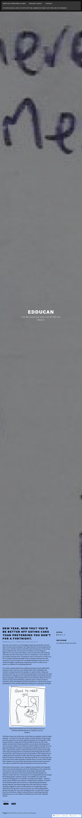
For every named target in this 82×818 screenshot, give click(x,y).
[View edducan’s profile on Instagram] (60, 635)
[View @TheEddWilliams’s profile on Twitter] (58, 635)
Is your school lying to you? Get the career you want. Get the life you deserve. (35, 8)
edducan (23, 642)
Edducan (41, 312)
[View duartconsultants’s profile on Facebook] (57, 635)
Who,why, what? (35, 3)
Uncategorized (33, 642)
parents (25, 813)
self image (32, 813)
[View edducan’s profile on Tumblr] (64, 635)
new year (20, 813)
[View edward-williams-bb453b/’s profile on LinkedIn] (62, 635)
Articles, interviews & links (14, 3)
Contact (48, 3)
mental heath (12, 813)
